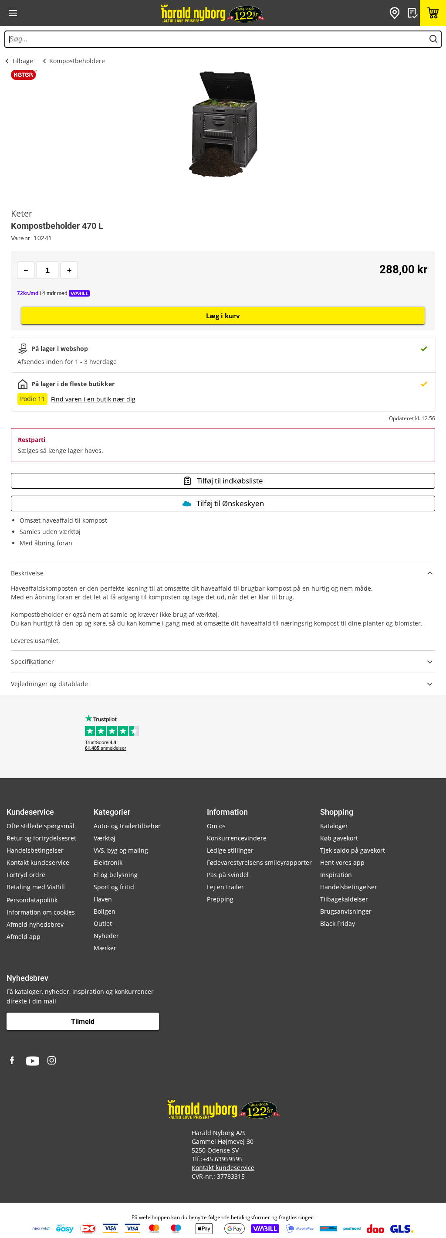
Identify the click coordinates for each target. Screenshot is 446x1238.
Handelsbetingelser (35, 850)
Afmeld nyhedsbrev (35, 924)
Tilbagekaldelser (344, 899)
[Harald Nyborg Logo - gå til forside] (212, 13)
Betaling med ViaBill (36, 887)
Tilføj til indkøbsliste (230, 481)
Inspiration (336, 875)
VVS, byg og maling (121, 850)
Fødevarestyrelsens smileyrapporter (259, 862)
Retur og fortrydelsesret (41, 838)
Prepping (220, 899)
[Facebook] (13, 1061)
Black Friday (337, 923)
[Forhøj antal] (69, 270)
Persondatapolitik (32, 900)
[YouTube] (32, 1061)
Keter (21, 213)
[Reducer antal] (25, 270)
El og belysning (116, 875)
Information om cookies (41, 912)
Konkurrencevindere (237, 838)
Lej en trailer (225, 887)
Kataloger (334, 826)
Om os (216, 826)
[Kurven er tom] (433, 13)
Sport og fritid (114, 887)
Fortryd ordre (26, 875)
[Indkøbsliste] (414, 13)
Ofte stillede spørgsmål (40, 826)
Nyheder (106, 936)
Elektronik (108, 862)
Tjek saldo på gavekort (352, 850)
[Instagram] (52, 1061)
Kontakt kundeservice (38, 862)
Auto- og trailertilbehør (127, 826)
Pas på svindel (228, 875)
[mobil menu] (13, 13)
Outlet (103, 923)
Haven (103, 899)
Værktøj (104, 838)
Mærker (105, 948)
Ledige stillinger (230, 850)
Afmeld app (24, 936)
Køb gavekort (339, 838)
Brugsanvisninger (346, 911)
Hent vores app (342, 862)
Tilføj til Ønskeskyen (230, 503)
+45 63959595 (223, 1159)
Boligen (104, 911)
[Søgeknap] (433, 39)
